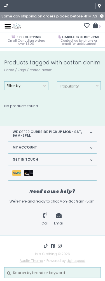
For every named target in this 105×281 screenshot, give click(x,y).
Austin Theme (31, 260)
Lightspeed (76, 260)
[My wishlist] (87, 26)
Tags (22, 70)
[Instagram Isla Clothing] (60, 246)
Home (9, 70)
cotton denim (41, 70)
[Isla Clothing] (16, 26)
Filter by (13, 85)
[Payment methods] (18, 172)
